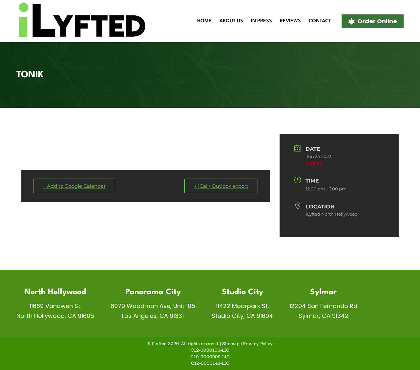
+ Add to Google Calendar (74, 186)
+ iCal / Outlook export (221, 186)
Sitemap (231, 343)
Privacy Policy (258, 343)
